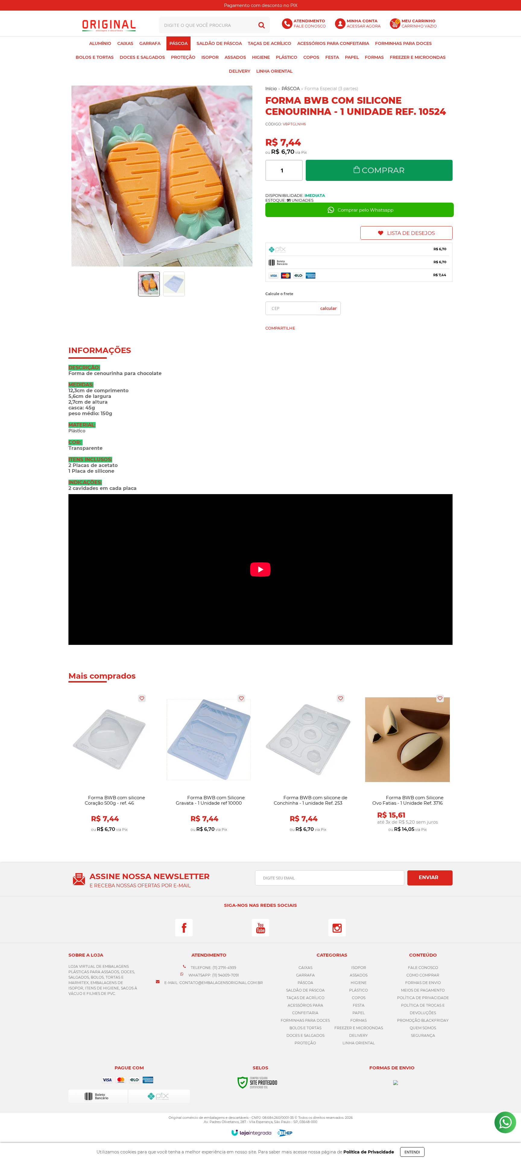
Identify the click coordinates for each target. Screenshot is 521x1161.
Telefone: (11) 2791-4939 (213, 967)
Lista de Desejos (411, 233)
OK (328, 308)
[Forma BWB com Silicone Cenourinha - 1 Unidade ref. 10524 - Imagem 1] (149, 284)
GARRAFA (305, 975)
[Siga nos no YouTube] (260, 928)
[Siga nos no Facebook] (184, 928)
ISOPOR (358, 967)
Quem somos (423, 1028)
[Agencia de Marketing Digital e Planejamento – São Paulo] (284, 1133)
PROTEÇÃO (305, 1043)
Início (271, 88)
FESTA (359, 1005)
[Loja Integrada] (251, 1132)
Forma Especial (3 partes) (331, 88)
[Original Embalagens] (108, 25)
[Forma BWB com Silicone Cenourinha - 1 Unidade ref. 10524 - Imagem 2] (174, 284)
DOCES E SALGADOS (305, 1035)
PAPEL (358, 1013)
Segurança (423, 1035)
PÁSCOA (291, 88)
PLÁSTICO (358, 990)
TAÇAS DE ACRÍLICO (305, 997)
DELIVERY (358, 1035)
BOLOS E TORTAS (305, 1028)
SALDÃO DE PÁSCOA (305, 990)
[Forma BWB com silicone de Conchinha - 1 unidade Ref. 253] (308, 764)
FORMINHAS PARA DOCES (305, 1020)
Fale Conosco (423, 967)
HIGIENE (359, 982)
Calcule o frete (279, 294)
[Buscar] (261, 25)
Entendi (412, 1152)
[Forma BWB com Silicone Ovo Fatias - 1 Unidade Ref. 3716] (407, 764)
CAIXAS (305, 967)
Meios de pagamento (423, 990)
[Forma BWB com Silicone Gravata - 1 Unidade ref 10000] (208, 764)
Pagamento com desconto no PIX (260, 5)
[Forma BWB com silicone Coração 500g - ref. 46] (109, 764)
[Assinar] (430, 877)
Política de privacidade (423, 997)
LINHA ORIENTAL (359, 1043)
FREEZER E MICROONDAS (358, 1028)
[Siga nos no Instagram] (337, 928)
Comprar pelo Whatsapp (365, 210)
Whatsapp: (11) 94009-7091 (213, 975)
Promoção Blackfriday (423, 1020)
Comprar (383, 170)
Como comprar (422, 975)
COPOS (358, 997)
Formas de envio (423, 982)
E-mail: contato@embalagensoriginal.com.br (213, 982)
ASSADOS (359, 975)
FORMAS (358, 1020)
